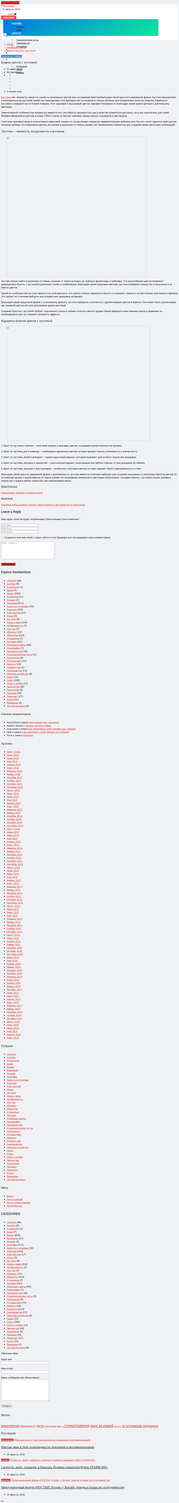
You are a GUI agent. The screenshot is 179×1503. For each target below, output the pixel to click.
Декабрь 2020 (14, 947)
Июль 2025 (13, 793)
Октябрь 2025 (14, 783)
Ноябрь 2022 (14, 896)
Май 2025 (12, 800)
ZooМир (11, 583)
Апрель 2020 (14, 963)
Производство (15, 651)
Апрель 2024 (14, 841)
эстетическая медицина (140, 1426)
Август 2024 (13, 828)
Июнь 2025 (13, 796)
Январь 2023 (13, 889)
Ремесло (11, 664)
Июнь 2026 (13, 758)
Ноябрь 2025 (14, 780)
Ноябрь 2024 (14, 819)
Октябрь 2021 (14, 931)
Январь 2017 (13, 1008)
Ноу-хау (11, 628)
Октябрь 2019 (14, 973)
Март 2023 (13, 883)
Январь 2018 (13, 986)
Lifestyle (11, 580)
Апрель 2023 (14, 880)
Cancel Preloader (10, 2)
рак (59, 1426)
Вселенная (12, 596)
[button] (8, 18)
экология (117, 1426)
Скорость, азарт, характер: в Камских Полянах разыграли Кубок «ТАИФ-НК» (54, 1467)
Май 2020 (12, 960)
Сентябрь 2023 (15, 864)
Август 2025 (13, 790)
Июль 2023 (13, 870)
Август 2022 (13, 906)
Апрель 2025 (14, 803)
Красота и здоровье (18, 606)
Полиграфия (13, 648)
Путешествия (14, 661)
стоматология (76, 1425)
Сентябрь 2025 (15, 787)
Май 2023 (12, 877)
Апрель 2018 (14, 983)
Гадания (11, 599)
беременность (28, 1426)
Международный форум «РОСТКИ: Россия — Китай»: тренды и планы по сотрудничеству (63, 1487)
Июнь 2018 (13, 979)
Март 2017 (13, 1002)
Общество (12, 635)
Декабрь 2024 (14, 816)
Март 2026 (13, 767)
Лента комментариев (18, 1202)
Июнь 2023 (13, 873)
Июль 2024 (13, 832)
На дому (11, 619)
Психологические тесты (20, 654)
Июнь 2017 (13, 996)
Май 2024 (12, 838)
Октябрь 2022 (14, 899)
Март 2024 (13, 845)
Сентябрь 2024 (15, 825)
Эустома (5, 97)
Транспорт (12, 696)
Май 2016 (12, 1031)
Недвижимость (15, 625)
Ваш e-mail (7, 1368)
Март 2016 (13, 1037)
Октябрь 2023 (14, 861)
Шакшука (28, 735)
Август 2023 (13, 867)
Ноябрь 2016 (14, 1015)
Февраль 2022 (14, 918)
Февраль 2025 (14, 809)
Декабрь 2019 (14, 970)
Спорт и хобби (15, 683)
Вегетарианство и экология (44, 722)
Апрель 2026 (14, 764)
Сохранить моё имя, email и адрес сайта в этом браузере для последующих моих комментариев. (57, 537)
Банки (10, 590)
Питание (11, 641)
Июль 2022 (13, 909)
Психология (13, 657)
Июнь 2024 (13, 835)
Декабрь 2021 (14, 925)
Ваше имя (6, 1359)
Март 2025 (13, 806)
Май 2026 (12, 761)
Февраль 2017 (14, 1005)
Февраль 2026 (14, 771)
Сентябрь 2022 (15, 902)
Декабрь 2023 (14, 854)
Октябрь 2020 (14, 951)
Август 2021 (13, 934)
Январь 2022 (13, 922)
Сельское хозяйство (17, 673)
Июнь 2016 (13, 1028)
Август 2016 (13, 1021)
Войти (10, 1196)
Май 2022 (12, 915)
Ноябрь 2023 (14, 857)
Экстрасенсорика (16, 705)
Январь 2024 (13, 851)
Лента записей (15, 1199)
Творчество (13, 686)
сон (63, 1426)
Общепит (12, 632)
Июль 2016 (13, 1024)
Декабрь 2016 (14, 1012)
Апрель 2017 (14, 999)
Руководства (14, 667)
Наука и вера (14, 622)
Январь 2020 (13, 967)
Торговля (12, 693)
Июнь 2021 (13, 938)
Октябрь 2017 (14, 989)
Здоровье (12, 603)
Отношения (13, 638)
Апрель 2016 (14, 1034)
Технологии (13, 689)
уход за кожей (101, 1425)
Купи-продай (14, 612)
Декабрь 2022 (14, 893)
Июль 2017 (13, 992)
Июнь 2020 (13, 957)
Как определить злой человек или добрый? (52, 728)
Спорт (10, 680)
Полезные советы (16, 47)
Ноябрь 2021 (14, 928)
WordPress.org (14, 1205)
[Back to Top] (2, 1501)
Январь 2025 (13, 812)
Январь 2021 (13, 944)
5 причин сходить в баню (37, 725)
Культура (12, 609)
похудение (50, 1426)
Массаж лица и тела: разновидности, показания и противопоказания (47, 1447)
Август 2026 (13, 751)
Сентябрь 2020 (15, 954)
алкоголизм (10, 1425)
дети (40, 1425)
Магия (10, 616)
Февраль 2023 (14, 886)
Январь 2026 (13, 774)
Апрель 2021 (14, 941)
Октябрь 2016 (14, 1018)
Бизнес (10, 593)
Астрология (13, 587)
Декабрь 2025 (14, 777)
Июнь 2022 (13, 912)
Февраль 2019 (14, 976)
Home (10, 44)
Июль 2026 (13, 755)
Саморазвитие (14, 670)
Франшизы (12, 702)
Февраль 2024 (14, 848)
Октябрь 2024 (14, 822)
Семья (10, 677)
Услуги (10, 699)
